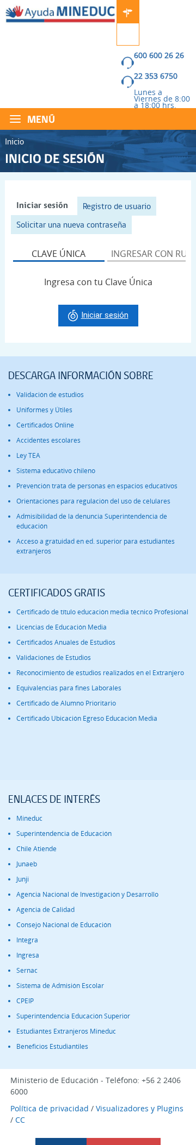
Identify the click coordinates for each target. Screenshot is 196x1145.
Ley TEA (28, 455)
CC (20, 1120)
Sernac (27, 970)
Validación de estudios (50, 394)
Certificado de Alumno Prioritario (66, 703)
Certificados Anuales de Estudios (65, 642)
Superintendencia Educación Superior (73, 1016)
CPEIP (25, 1000)
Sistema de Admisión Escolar (60, 985)
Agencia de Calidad (45, 909)
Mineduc (29, 818)
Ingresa (27, 955)
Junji (22, 879)
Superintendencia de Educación (64, 833)
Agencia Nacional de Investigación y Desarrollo (87, 894)
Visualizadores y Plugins (139, 1108)
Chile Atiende (36, 848)
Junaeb (26, 864)
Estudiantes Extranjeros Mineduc (66, 1031)
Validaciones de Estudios (53, 657)
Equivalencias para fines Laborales (68, 688)
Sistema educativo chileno (55, 470)
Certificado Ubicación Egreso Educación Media (86, 718)
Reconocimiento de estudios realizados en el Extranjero (100, 672)
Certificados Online (45, 425)
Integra (27, 940)
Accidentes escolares (48, 440)
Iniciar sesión (45, 206)
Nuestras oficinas (128, 11)
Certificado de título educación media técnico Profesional (102, 611)
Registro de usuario (117, 206)
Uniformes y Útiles (44, 409)
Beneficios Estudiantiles (52, 1046)
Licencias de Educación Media (61, 627)
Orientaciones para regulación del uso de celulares (93, 501)
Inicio (14, 141)
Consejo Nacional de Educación (63, 924)
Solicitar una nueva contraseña (71, 224)
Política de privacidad (49, 1108)
